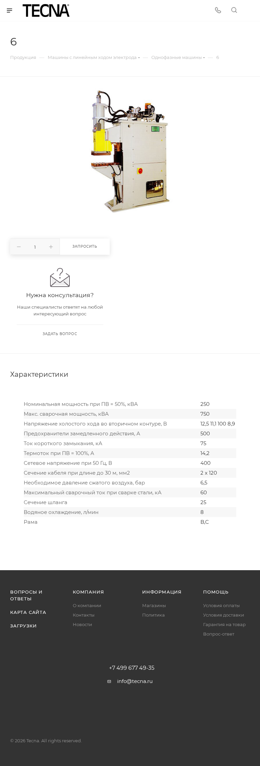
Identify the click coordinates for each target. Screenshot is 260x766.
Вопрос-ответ (218, 634)
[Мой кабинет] (250, 10)
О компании (87, 605)
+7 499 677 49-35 (131, 668)
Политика (153, 615)
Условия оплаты (221, 605)
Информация (162, 592)
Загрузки (23, 625)
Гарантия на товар (224, 624)
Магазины (154, 605)
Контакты (83, 615)
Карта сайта (28, 612)
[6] (130, 151)
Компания (88, 592)
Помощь (216, 592)
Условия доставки (223, 615)
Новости (82, 624)
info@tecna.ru (135, 681)
